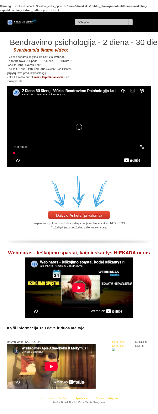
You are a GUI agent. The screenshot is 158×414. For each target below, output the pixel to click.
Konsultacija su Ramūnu (53, 398)
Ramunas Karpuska (118, 344)
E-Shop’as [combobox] (83, 22)
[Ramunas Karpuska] (113, 350)
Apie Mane (81, 398)
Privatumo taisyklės (107, 398)
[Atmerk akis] (22, 21)
